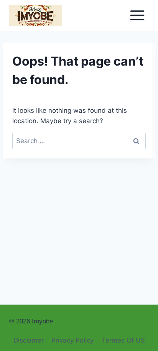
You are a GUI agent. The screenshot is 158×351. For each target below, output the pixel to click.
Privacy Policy (72, 340)
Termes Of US (123, 340)
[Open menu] (137, 15)
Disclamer (28, 340)
